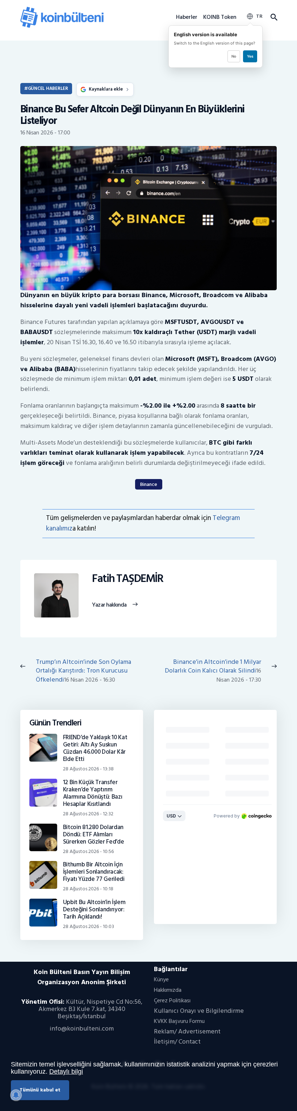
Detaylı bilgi (66, 1071)
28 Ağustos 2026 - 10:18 (88, 889)
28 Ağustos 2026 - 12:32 (88, 814)
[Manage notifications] (16, 1095)
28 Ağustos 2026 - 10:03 (88, 926)
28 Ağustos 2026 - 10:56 (88, 851)
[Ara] (273, 17)
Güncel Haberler (48, 88)
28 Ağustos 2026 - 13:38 (88, 769)
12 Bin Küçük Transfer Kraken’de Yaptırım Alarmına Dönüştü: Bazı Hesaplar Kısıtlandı (92, 793)
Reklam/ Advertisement (187, 1031)
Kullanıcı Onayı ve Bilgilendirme (199, 1011)
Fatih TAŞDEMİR (127, 579)
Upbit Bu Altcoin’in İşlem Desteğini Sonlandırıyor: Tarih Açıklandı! (94, 909)
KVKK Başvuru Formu (179, 1021)
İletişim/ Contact (177, 1041)
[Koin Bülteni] (62, 9)
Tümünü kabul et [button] (40, 1090)
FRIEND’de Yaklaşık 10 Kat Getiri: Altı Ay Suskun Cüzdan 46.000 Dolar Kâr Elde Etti (95, 748)
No (233, 56)
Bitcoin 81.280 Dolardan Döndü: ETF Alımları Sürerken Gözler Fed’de (93, 834)
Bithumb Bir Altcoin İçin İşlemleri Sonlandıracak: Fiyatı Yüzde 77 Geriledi (94, 872)
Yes (250, 56)
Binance (148, 484)
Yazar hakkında (109, 605)
